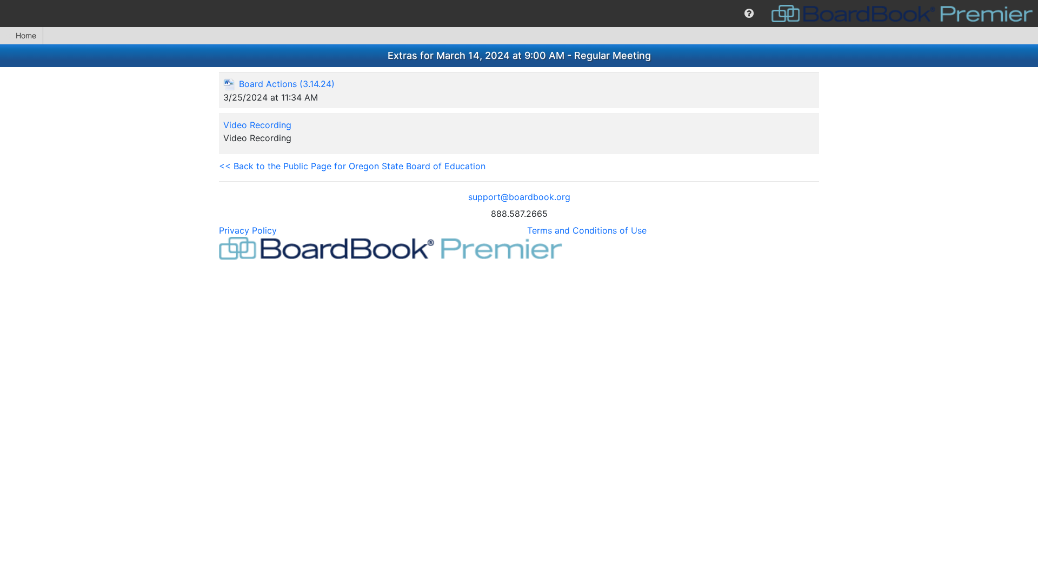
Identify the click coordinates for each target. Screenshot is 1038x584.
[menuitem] (749, 13)
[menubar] (519, 13)
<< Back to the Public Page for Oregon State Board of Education (352, 166)
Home (26, 35)
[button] (749, 13)
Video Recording (257, 125)
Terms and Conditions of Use (587, 230)
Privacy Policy (248, 230)
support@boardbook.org (519, 196)
